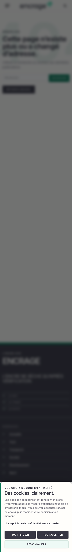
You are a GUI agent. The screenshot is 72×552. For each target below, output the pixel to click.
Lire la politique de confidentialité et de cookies (32, 523)
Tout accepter (53, 535)
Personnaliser (36, 544)
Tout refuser (20, 535)
